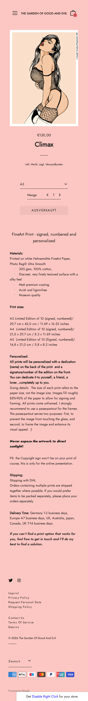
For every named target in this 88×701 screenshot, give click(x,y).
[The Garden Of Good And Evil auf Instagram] (19, 580)
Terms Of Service (21, 622)
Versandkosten (54, 164)
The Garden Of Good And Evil (37, 638)
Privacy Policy (18, 598)
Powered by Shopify (18, 691)
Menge (32, 195)
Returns (13, 627)
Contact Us (16, 618)
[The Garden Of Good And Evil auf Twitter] (10, 580)
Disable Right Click (45, 696)
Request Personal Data (24, 602)
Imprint (13, 593)
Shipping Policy (20, 607)
